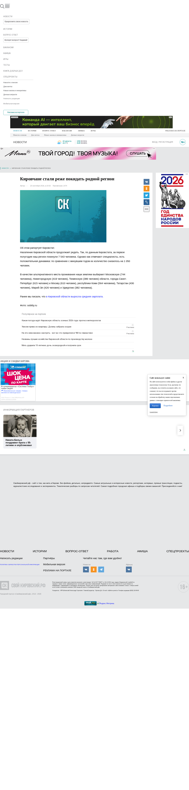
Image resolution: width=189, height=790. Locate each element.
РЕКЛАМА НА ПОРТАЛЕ (175, 131)
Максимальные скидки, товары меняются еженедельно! (14, 392)
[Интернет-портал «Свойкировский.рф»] (10, 6)
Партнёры (49, 558)
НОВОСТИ (17, 131)
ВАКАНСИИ (67, 131)
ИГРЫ (93, 131)
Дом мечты (35, 135)
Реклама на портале (15, 112)
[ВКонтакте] (146, 182)
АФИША (81, 131)
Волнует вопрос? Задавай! (16, 40)
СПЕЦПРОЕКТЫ (177, 551)
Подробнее (168, 406)
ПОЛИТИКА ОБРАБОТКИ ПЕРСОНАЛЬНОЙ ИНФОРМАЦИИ (19, 564)
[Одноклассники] (146, 188)
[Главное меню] (7, 5)
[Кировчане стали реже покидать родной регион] (63, 216)
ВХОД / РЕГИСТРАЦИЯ (162, 142)
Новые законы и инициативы (55, 135)
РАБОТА (112, 551)
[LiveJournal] (146, 202)
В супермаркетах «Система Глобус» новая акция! (17, 387)
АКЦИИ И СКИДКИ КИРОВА (14, 361)
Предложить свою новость (16, 21)
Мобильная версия (54, 564)
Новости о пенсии (19, 135)
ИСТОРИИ (32, 131)
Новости (5, 168)
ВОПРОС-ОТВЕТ (49, 131)
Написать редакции (11, 558)
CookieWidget (154, 412)
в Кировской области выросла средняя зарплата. (74, 296)
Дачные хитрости (77, 135)
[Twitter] (146, 195)
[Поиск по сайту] (2, 6)
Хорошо (155, 406)
